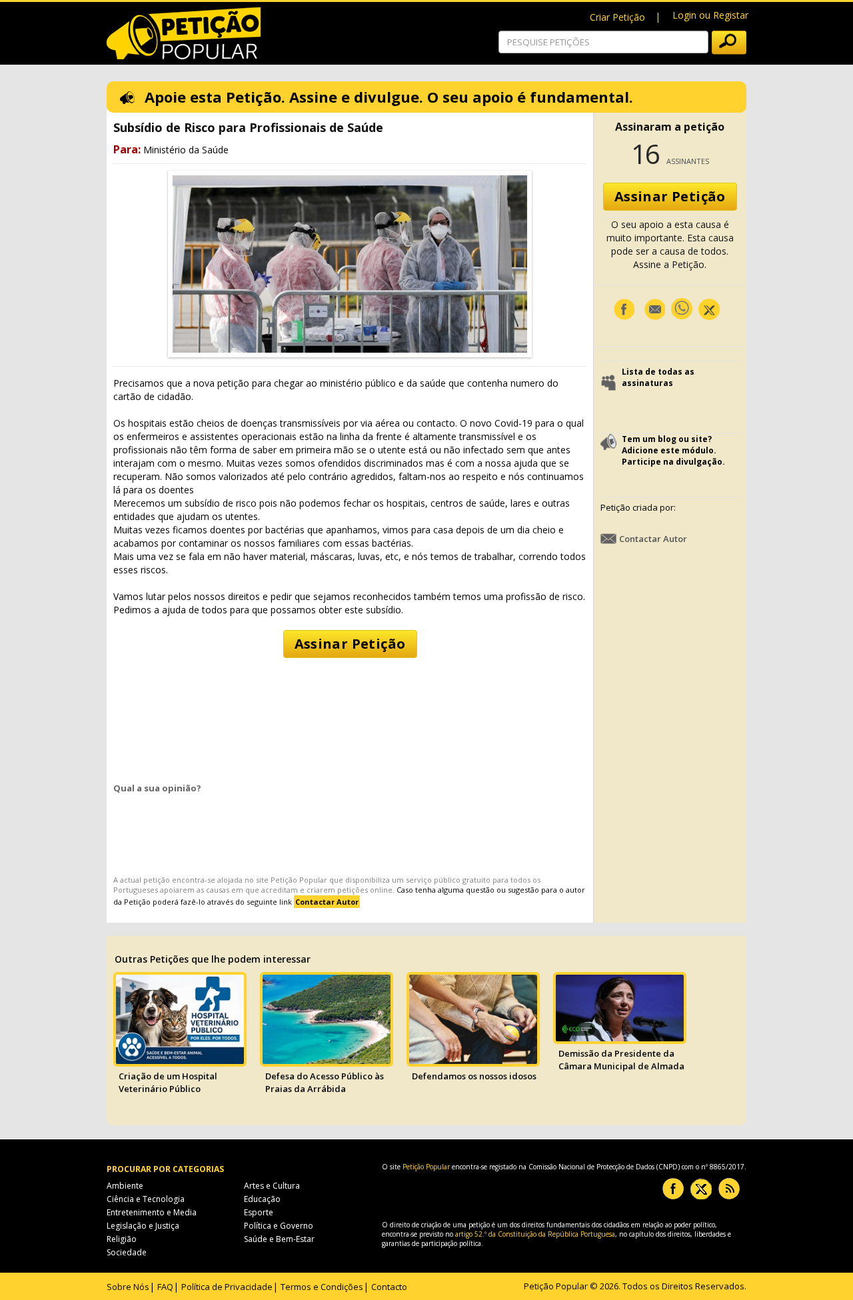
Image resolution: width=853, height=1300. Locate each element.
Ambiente (125, 1185)
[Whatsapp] (681, 308)
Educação (262, 1199)
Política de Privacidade (227, 1287)
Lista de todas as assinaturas (658, 377)
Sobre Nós (128, 1287)
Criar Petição (617, 17)
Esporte (258, 1212)
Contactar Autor (653, 539)
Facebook (623, 309)
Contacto (389, 1287)
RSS (729, 1188)
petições (352, 890)
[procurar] (729, 43)
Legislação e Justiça (143, 1225)
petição (156, 880)
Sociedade (127, 1252)
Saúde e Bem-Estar (279, 1239)
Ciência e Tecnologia (146, 1199)
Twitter (701, 1188)
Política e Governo (278, 1225)
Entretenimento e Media (152, 1212)
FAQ (165, 1287)
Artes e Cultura (272, 1185)
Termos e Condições (322, 1287)
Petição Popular (299, 880)
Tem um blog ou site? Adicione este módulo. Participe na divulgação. (673, 450)
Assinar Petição (350, 644)
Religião (122, 1239)
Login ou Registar (710, 15)
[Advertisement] (349, 715)
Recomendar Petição (654, 309)
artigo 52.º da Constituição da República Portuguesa (535, 1234)
